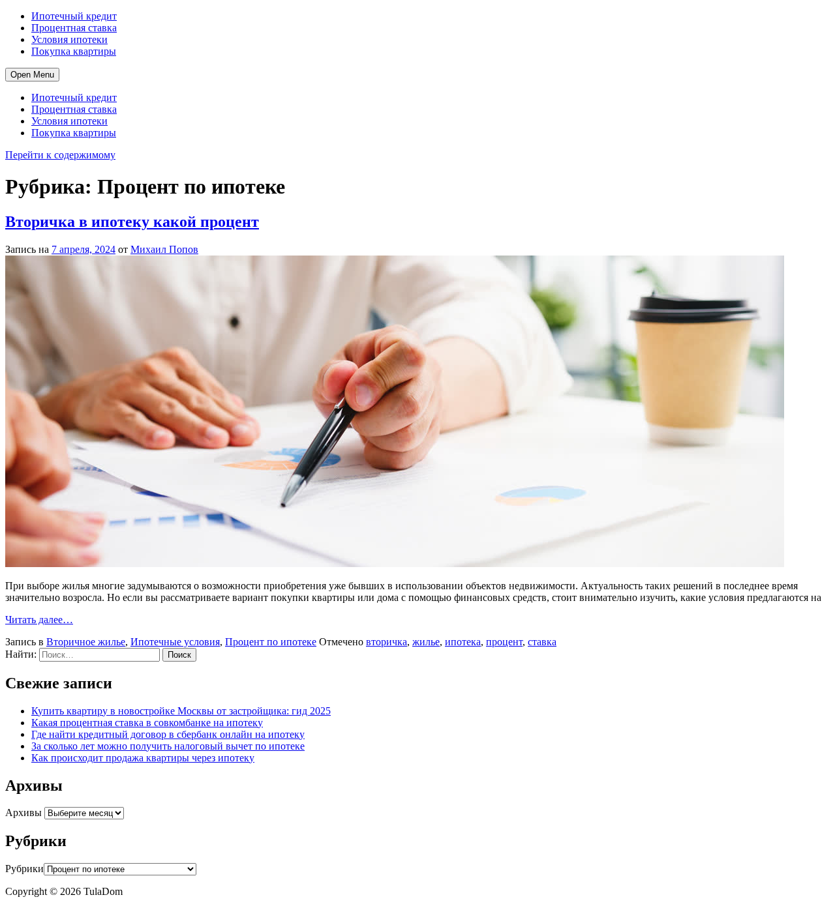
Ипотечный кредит (74, 16)
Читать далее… (39, 619)
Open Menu (32, 75)
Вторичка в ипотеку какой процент (132, 221)
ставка (542, 641)
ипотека (463, 641)
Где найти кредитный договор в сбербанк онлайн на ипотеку (168, 734)
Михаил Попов (164, 249)
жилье (426, 641)
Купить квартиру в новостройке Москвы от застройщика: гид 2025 (181, 710)
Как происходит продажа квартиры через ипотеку (142, 757)
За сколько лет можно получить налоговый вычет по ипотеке (168, 746)
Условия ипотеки (69, 39)
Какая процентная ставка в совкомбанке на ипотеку (147, 722)
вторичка (386, 641)
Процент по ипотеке (270, 641)
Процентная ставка (74, 27)
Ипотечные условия (175, 641)
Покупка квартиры (73, 51)
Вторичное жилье (85, 641)
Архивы (23, 812)
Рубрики (24, 868)
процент (504, 641)
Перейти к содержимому (60, 154)
